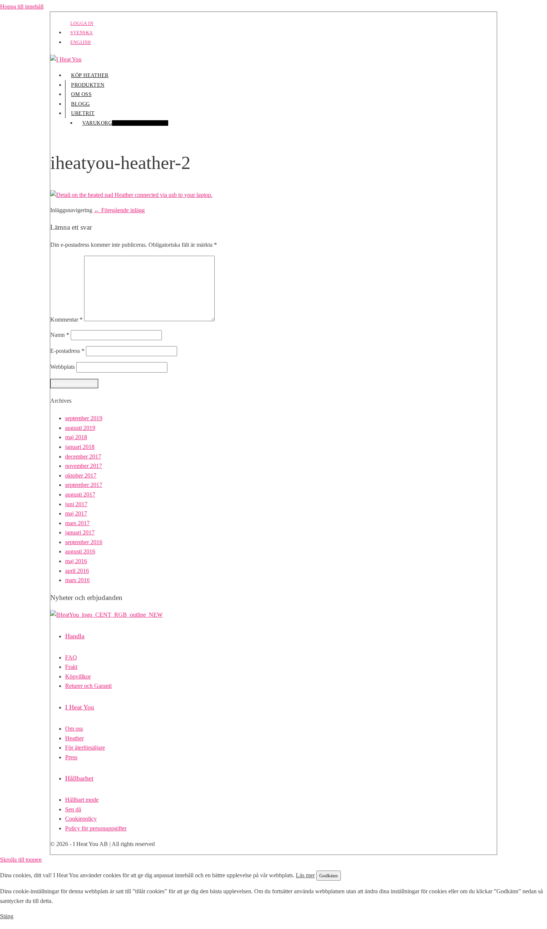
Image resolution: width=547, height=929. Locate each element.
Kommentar (66, 319)
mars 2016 (77, 580)
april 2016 (77, 571)
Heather (74, 738)
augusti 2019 (80, 428)
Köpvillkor (78, 676)
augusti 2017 (80, 494)
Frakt (71, 667)
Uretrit (83, 113)
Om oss (81, 94)
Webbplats (62, 367)
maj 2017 (76, 513)
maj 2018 (76, 437)
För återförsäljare (85, 747)
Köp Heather (90, 75)
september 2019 (83, 418)
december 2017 (83, 456)
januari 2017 (80, 532)
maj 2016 (76, 561)
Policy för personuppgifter (96, 828)
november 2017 (83, 466)
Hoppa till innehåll (22, 6)
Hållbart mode (82, 799)
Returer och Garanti (88, 686)
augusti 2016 (80, 551)
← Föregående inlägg (119, 210)
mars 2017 (77, 523)
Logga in (81, 23)
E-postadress (67, 351)
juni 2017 (76, 504)
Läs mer (305, 875)
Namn (59, 335)
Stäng (6, 916)
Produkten (88, 85)
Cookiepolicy (81, 818)
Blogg (80, 104)
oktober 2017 (80, 475)
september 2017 (83, 485)
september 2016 (83, 542)
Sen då (73, 809)
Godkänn (328, 875)
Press (71, 757)
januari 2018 (80, 447)
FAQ (71, 657)
